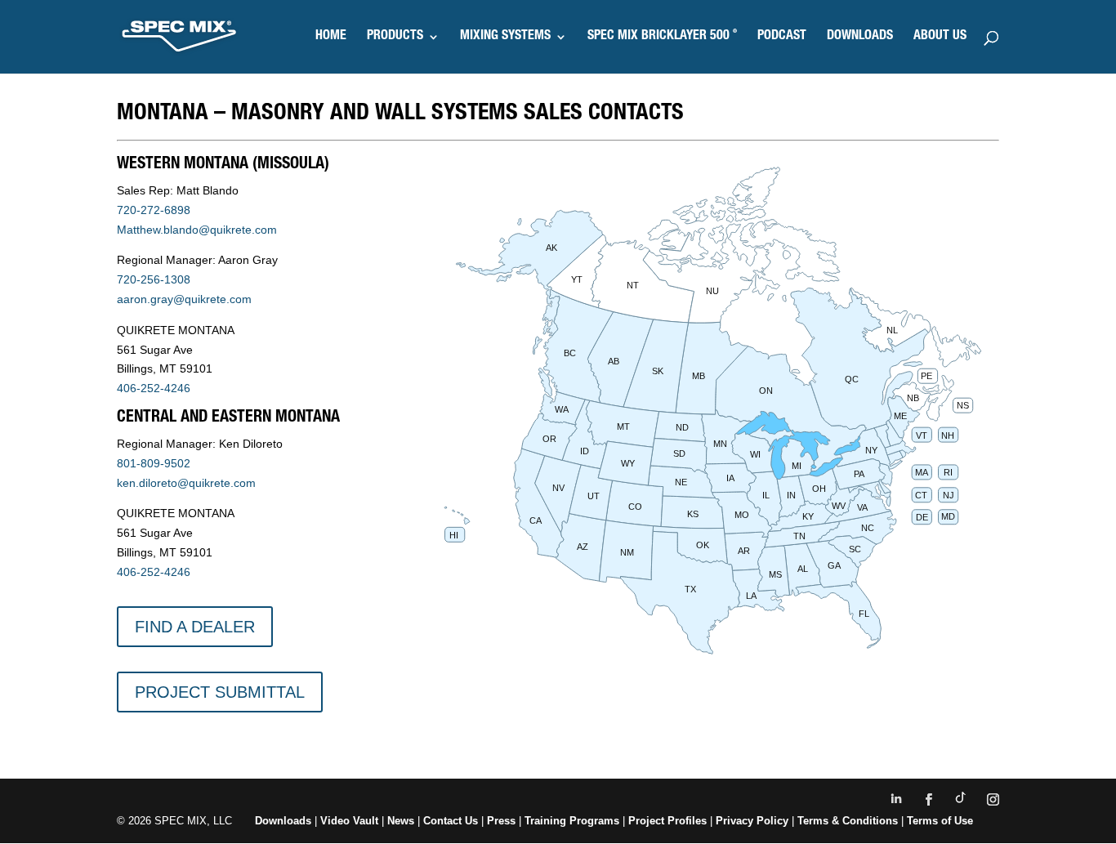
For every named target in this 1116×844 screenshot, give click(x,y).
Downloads (283, 821)
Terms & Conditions (847, 821)
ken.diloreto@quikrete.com (186, 482)
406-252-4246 (153, 388)
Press (501, 821)
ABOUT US (939, 37)
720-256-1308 (153, 279)
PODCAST (781, 37)
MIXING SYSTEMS (505, 37)
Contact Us (450, 821)
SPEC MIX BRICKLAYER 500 (662, 37)
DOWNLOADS (860, 37)
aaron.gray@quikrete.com (184, 299)
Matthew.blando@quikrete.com (197, 229)
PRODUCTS (395, 37)
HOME (330, 37)
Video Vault (349, 821)
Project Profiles (669, 821)
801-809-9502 (153, 463)
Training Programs (574, 821)
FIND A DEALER (195, 627)
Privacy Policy (752, 821)
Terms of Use (940, 821)
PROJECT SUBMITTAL (220, 692)
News (400, 821)
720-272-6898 (153, 210)
